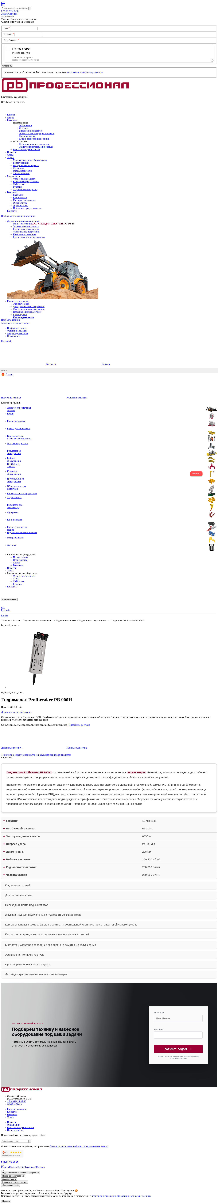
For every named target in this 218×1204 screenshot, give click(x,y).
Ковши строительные (18, 301)
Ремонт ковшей (21, 163)
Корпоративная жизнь (24, 200)
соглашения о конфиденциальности (85, 72)
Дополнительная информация (16, 712)
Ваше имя (159, 1013)
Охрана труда (20, 203)
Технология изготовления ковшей (36, 146)
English (4, 615)
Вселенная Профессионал (26, 181)
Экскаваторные (21, 304)
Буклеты (17, 187)
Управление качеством (30, 130)
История (23, 128)
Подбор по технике (17, 328)
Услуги (10, 570)
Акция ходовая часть (17, 333)
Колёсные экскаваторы (24, 234)
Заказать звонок (9, 13)
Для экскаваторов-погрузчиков (28, 309)
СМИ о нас (18, 184)
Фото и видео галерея (24, 179)
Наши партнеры (15, 1130)
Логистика (18, 168)
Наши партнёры (27, 136)
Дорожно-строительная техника (23, 221)
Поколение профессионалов (27, 208)
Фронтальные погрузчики (26, 231)
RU (3, 2)
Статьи (16, 578)
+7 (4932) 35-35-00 (16, 1101)
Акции (16, 562)
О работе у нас (20, 205)
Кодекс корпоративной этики (34, 138)
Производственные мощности (34, 144)
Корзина (6, 341)
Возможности (20, 197)
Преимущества (63, 755)
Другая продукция (10, 1185)
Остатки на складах (17, 330)
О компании (13, 1125)
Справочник (13, 336)
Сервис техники (21, 173)
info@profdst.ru (14, 1104)
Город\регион (11, 40)
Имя (7, 28)
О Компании (25, 125)
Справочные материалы (25, 189)
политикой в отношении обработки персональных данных (121, 1196)
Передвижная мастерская (26, 165)
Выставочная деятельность (26, 149)
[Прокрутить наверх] (2, 1165)
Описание (36, 755)
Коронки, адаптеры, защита (14, 1182)
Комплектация (48, 755)
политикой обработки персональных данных (184, 1057)
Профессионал (20, 557)
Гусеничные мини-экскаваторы (29, 237)
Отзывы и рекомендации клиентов (36, 133)
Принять (6, 1201)
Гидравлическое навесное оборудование (20, 1173)
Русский (5, 610)
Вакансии (18, 195)
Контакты (51, 364)
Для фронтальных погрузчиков (28, 306)
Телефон (9, 34)
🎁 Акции (7, 374)
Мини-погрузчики (22, 223)
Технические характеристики (16, 755)
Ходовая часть (9, 1179)
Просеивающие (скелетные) (27, 312)
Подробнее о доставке (78, 725)
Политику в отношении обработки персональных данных (79, 1146)
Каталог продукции (17, 1109)
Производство (20, 560)
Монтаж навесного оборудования (30, 160)
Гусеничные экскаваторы (26, 229)
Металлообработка (22, 171)
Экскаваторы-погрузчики (26, 226)
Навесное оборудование (13, 1176)
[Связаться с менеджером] (2, 1170)
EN (2, 5)
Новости (11, 568)
